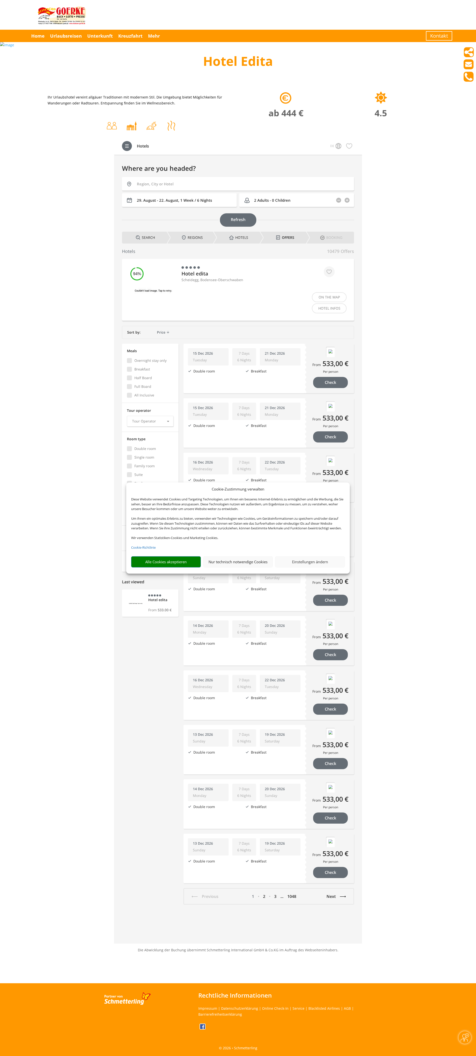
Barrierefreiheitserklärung (220, 1014)
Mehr (154, 36)
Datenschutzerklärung (239, 1008)
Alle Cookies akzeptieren (166, 561)
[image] (7, 45)
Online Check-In (275, 1008)
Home (38, 36)
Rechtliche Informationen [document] (235, 995)
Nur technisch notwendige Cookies (238, 561)
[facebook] (202, 1028)
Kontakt (439, 35)
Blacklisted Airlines (324, 1008)
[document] (238, 62)
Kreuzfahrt (130, 36)
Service (298, 1008)
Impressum (207, 1008)
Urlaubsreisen (66, 36)
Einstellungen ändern (310, 561)
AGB (347, 1008)
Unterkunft (100, 36)
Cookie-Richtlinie (143, 547)
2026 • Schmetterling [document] (239, 1048)
